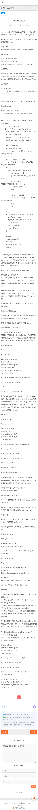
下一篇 (33, 732)
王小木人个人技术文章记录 (18, 803)
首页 (4, 8)
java (8, 8)
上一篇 (4, 732)
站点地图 (22, 808)
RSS (16, 808)
